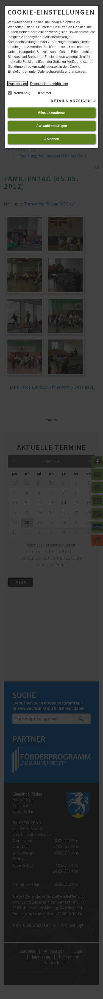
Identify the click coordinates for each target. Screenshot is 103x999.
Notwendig (22, 93)
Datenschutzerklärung (49, 83)
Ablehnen (51, 139)
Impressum (17, 83)
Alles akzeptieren (51, 113)
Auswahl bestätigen (51, 126)
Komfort (44, 93)
